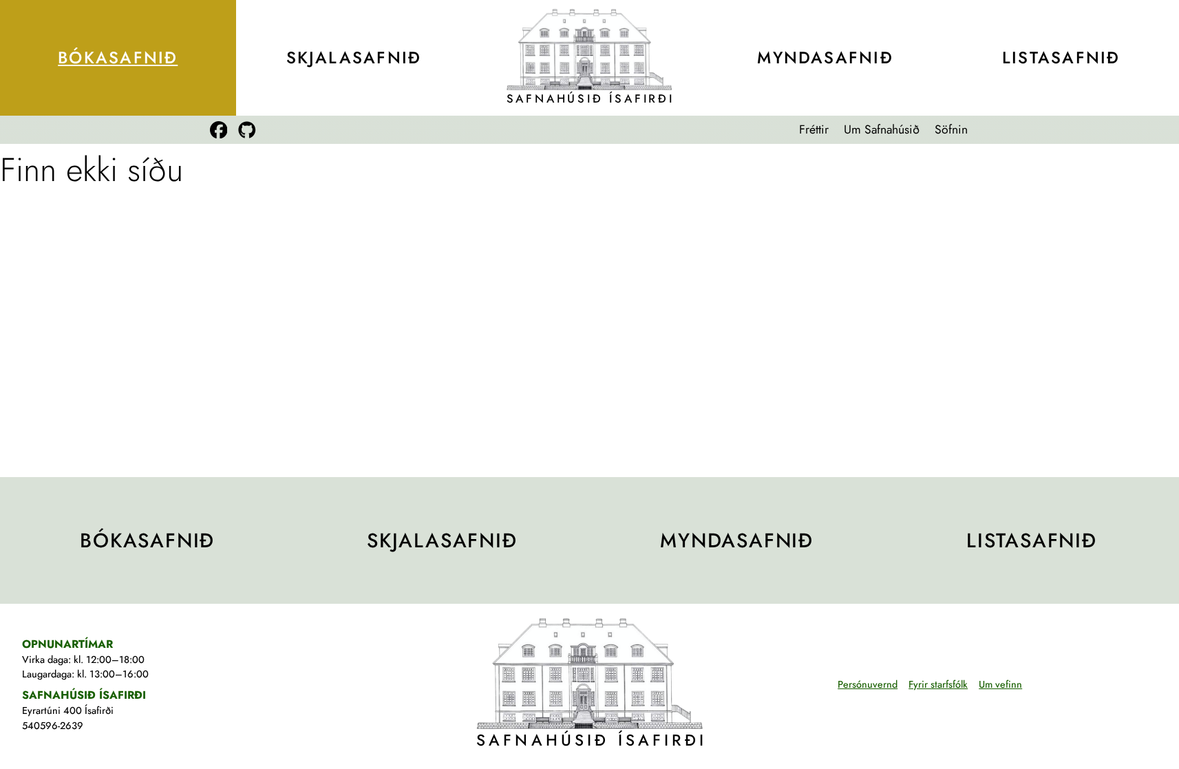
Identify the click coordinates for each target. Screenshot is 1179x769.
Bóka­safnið (118, 57)
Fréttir (814, 129)
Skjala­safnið (354, 57)
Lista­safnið (1061, 57)
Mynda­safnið (825, 57)
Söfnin (951, 129)
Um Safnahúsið (882, 129)
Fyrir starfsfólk (938, 684)
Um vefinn (1000, 684)
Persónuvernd (867, 684)
